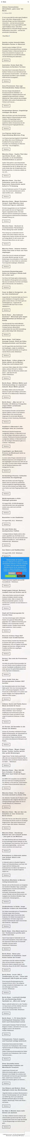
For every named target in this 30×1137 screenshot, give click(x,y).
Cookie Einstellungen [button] (10, 576)
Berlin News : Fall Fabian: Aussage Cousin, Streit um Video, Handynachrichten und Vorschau (14, 341)
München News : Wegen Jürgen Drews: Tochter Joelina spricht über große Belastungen (13, 751)
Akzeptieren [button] (11, 573)
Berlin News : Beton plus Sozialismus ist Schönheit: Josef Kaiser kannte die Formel (14, 955)
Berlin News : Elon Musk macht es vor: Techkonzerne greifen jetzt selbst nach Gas (14, 932)
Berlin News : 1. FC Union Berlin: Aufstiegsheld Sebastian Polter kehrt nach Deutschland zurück (14, 1020)
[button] (28, 2)
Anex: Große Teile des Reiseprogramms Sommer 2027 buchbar (13, 681)
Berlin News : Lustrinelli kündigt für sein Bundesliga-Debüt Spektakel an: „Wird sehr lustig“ (14, 999)
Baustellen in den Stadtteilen (12, 517)
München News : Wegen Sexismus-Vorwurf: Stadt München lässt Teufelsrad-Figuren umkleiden (14, 203)
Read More (6, 36)
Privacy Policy (21, 576)
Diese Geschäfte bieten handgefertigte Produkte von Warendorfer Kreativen (12, 1065)
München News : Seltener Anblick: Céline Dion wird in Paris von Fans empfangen (15, 250)
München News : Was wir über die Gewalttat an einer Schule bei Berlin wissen (14, 813)
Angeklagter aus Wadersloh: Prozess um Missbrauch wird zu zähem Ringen (13, 453)
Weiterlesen (6, 60)
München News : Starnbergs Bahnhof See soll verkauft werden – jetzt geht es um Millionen (14, 834)
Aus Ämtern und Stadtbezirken (13, 550)
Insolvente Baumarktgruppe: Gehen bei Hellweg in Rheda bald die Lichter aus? (14, 273)
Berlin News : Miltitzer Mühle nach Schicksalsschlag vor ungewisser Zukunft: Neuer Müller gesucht (14, 384)
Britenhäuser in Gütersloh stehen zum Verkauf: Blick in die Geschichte (14, 857)
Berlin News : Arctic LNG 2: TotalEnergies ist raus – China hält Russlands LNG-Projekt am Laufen (15, 976)
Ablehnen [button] (19, 573)
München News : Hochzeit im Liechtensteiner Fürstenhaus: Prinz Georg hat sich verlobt (13, 227)
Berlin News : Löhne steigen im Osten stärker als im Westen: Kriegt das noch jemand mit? (13, 362)
